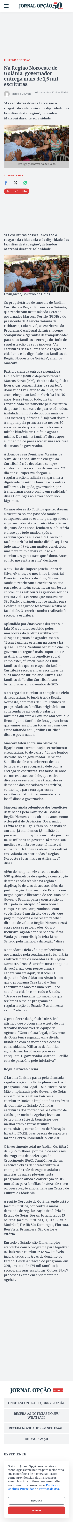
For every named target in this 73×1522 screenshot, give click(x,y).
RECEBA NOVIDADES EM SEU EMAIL (36, 1428)
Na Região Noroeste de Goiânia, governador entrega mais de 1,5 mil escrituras (31, 76)
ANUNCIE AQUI (36, 1439)
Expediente (15, 1454)
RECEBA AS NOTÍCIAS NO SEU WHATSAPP (36, 1415)
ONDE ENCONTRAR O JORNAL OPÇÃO (36, 1403)
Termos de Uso (49, 1489)
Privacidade (28, 1489)
